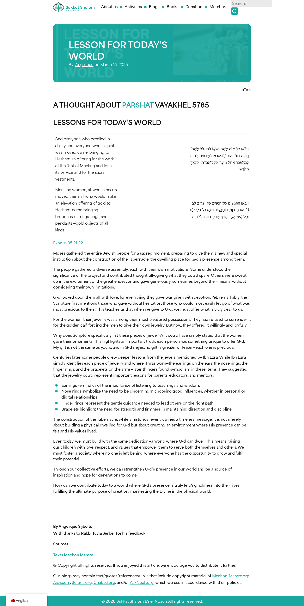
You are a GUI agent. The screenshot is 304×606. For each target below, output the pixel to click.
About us (109, 6)
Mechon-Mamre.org (230, 575)
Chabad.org (104, 582)
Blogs (154, 6)
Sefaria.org (82, 582)
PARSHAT (137, 104)
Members (218, 6)
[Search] (234, 11)
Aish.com (61, 582)
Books (172, 6)
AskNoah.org (142, 582)
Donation (194, 6)
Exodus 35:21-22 (68, 243)
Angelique (84, 64)
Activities (133, 6)
